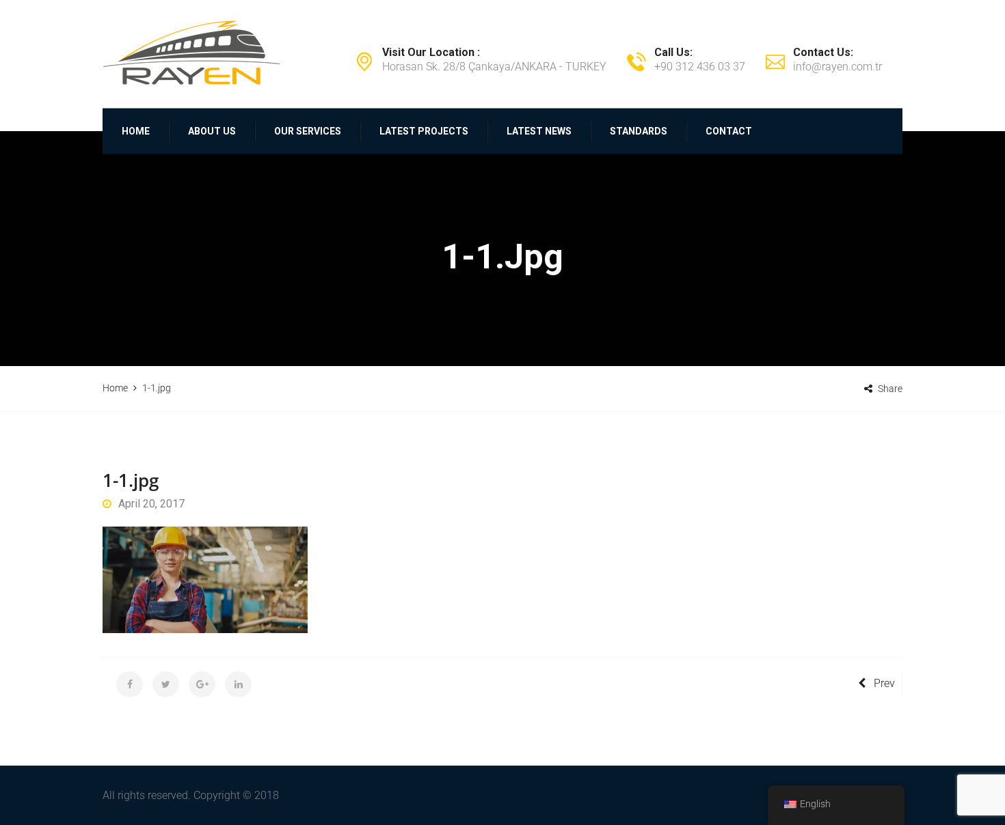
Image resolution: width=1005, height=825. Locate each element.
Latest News (539, 131)
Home (136, 131)
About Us (212, 131)
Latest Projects (423, 131)
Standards (638, 131)
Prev (884, 683)
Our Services (307, 131)
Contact (729, 131)
